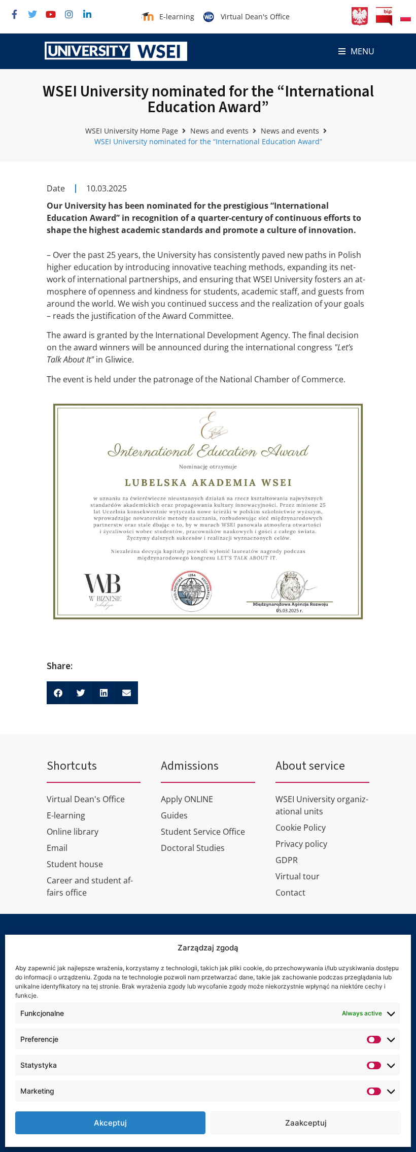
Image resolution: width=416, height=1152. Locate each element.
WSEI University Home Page (131, 131)
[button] (356, 51)
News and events (219, 131)
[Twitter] (32, 14)
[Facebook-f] (14, 14)
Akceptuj (110, 1123)
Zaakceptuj (306, 1123)
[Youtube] (51, 14)
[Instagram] (69, 14)
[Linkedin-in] (87, 14)
